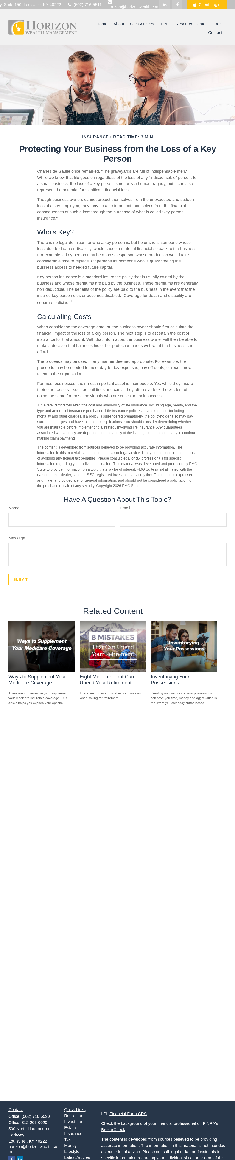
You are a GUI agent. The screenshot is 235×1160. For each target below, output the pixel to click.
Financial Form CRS (128, 1114)
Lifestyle (71, 1151)
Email (125, 508)
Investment (74, 1121)
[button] (102, 24)
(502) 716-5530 (36, 1116)
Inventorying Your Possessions (170, 680)
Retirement (74, 1115)
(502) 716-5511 (88, 4)
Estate (70, 1127)
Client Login (210, 4)
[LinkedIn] (164, 4)
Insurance (73, 1133)
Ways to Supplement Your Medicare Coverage (37, 680)
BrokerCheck (113, 1129)
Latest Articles (77, 1157)
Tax (67, 1139)
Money (70, 1145)
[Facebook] (177, 4)
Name (14, 508)
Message (16, 538)
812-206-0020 (34, 1122)
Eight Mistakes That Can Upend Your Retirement (107, 680)
